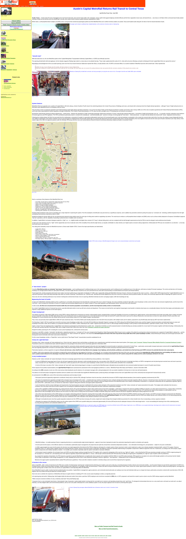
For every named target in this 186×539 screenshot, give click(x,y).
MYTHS (93, 535)
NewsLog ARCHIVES (16, 22)
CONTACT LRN (102, 535)
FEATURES (79, 535)
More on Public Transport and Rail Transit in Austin (109, 526)
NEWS (83, 535)
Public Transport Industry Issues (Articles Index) (16, 24)
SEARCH (109, 535)
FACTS (90, 535)
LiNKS (106, 535)
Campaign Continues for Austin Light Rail (98, 327)
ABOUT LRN (97, 535)
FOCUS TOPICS (16, 20)
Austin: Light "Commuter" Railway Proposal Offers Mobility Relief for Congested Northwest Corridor (155, 342)
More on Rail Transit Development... (108, 528)
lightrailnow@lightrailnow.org (6, 97)
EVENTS (86, 535)
